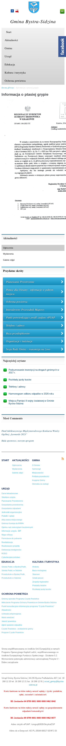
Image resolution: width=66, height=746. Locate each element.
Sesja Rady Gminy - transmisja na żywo (28, 349)
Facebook (12, 10)
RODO (4, 553)
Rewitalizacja (7, 542)
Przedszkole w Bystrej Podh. (13, 574)
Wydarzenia (8, 254)
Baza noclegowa (39, 570)
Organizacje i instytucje (19, 341)
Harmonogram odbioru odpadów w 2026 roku (31, 393)
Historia (35, 567)
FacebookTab (62, 46)
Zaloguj (62, 11)
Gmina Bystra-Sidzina (33, 21)
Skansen (36, 574)
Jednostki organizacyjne (12, 512)
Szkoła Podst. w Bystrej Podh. (14, 567)
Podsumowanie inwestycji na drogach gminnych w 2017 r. (34, 371)
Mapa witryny (7, 535)
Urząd (8, 56)
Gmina (8, 48)
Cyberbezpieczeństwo (11, 557)
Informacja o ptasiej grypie (27, 87)
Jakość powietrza (9, 621)
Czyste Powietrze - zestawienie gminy (17, 629)
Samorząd (36, 469)
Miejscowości (37, 473)
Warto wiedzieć (8, 617)
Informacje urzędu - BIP (11, 531)
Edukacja (10, 64)
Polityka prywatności (40, 476)
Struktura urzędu (8, 497)
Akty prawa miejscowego (12, 520)
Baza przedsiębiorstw (18, 333)
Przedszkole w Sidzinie (11, 578)
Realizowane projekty (11, 546)
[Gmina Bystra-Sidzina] (33, 12)
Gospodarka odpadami (11, 508)
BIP (16, 11)
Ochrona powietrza (15, 80)
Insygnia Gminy (38, 480)
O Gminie (36, 465)
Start (8, 32)
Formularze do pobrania (12, 538)
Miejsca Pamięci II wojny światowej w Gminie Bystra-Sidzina (31, 402)
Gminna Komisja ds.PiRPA (13, 523)
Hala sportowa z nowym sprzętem (18, 440)
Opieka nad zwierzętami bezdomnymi (17, 527)
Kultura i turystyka (15, 72)
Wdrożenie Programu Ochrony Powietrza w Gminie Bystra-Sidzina (29, 602)
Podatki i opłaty (8, 516)
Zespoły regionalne (40, 582)
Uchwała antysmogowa (11, 614)
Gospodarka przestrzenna (12, 505)
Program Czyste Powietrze (13, 632)
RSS (62, 459)
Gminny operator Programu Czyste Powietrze (20, 599)
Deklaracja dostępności (11, 550)
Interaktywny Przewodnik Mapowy (25, 309)
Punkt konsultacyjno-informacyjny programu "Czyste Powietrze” (28, 606)
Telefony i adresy (15, 325)
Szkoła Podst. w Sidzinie (12, 570)
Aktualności (11, 40)
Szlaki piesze (37, 578)
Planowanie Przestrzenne (20, 281)
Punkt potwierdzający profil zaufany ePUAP (30, 317)
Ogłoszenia (8, 248)
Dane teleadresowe (10, 493)
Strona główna (8, 87)
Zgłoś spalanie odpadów (12, 625)
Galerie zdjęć (9, 260)
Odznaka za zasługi (40, 484)
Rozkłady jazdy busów (20, 379)
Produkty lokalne (39, 585)
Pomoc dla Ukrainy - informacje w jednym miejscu (29, 292)
